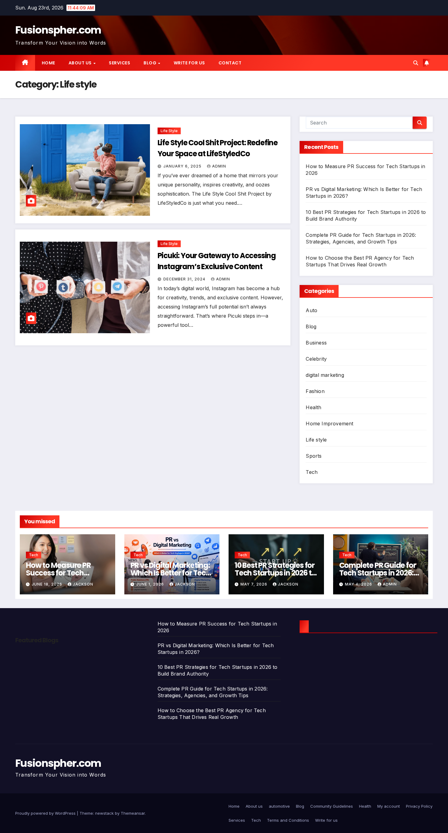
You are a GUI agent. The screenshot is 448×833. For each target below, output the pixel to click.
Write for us (189, 63)
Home (48, 63)
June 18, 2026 (47, 584)
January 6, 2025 (183, 166)
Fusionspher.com (58, 30)
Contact (230, 63)
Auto (311, 310)
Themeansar (133, 813)
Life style (169, 130)
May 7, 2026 (254, 584)
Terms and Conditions (288, 820)
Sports (314, 456)
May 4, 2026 (359, 584)
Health (313, 407)
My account (388, 806)
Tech (312, 472)
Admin (219, 166)
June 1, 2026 (150, 584)
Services (119, 63)
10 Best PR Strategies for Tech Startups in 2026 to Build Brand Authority (275, 573)
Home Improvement (329, 423)
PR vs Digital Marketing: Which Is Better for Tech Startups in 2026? (170, 573)
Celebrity (316, 359)
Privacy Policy (419, 806)
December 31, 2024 (185, 279)
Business (316, 343)
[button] (415, 63)
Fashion (315, 391)
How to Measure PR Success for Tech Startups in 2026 (58, 573)
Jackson (83, 584)
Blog (151, 63)
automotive (279, 806)
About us (81, 63)
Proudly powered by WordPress (46, 813)
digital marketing (325, 375)
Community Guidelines (331, 806)
